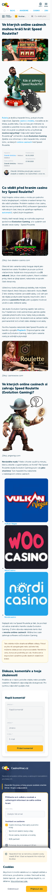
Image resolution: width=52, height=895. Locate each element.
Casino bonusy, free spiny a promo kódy (23, 826)
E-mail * (10, 734)
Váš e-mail (9, 809)
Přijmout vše (37, 889)
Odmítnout (13, 889)
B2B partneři (14, 839)
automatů (6, 212)
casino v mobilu (27, 121)
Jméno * (10, 723)
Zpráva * (10, 704)
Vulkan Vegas (11, 524)
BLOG (12, 11)
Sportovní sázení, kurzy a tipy (21, 831)
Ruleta (5, 118)
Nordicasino (10, 617)
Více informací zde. (19, 881)
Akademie (24, 11)
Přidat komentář (25, 748)
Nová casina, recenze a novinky (22, 835)
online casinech (24, 142)
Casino (36, 11)
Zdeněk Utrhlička (10, 155)
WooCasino (10, 570)
